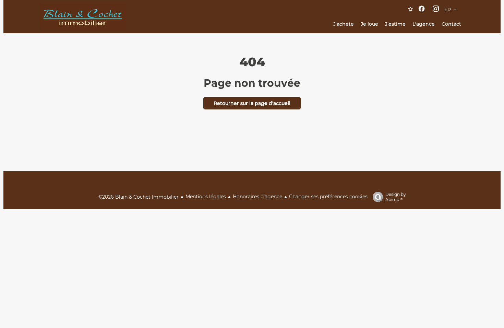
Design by (395, 197)
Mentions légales (205, 197)
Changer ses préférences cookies (328, 197)
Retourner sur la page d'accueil (252, 103)
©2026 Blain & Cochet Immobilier (138, 197)
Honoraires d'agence (257, 197)
